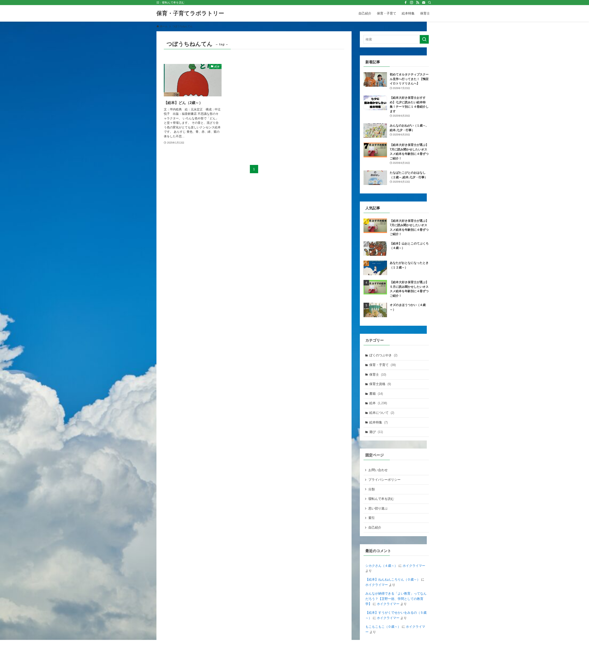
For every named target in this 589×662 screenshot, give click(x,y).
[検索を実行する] (424, 39)
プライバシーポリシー (384, 479)
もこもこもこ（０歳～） (383, 626)
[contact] (424, 2)
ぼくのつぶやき (383, 355)
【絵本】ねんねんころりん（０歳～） (392, 579)
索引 (371, 518)
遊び (376, 432)
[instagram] (412, 2)
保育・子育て (382, 365)
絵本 (378, 403)
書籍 (376, 393)
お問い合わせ (378, 470)
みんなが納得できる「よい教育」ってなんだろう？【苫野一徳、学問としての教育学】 (396, 599)
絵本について (381, 412)
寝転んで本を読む (381, 499)
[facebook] (406, 2)
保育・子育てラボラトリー (190, 13)
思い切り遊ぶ (378, 508)
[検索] (430, 2)
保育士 (377, 374)
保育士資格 (380, 384)
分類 (371, 489)
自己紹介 (374, 527)
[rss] (418, 2)
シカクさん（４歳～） (381, 565)
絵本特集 (378, 422)
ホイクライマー (414, 565)
